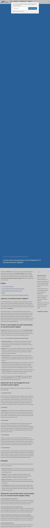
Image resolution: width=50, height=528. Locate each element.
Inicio (11, 1)
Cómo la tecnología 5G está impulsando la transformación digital (13, 288)
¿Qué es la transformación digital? (8, 286)
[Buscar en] (48, 272)
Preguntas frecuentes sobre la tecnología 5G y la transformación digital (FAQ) (15, 295)
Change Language (32, 8)
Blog (5, 256)
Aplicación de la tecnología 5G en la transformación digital (12, 290)
